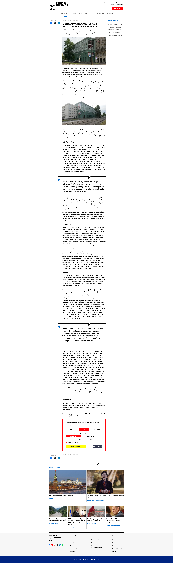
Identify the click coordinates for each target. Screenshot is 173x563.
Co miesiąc (73, 436)
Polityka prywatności (96, 542)
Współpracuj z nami (116, 542)
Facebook (51, 23)
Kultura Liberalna (59, 6)
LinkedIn (59, 23)
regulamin (75, 442)
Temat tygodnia (64, 13)
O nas (71, 539)
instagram (55, 545)
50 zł (71, 429)
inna (97, 429)
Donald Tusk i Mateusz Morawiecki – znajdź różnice (113, 520)
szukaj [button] (111, 13)
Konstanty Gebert (73, 527)
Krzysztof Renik (53, 523)
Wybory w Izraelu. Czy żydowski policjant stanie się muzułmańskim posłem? (76, 521)
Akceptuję (73, 442)
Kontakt (72, 542)
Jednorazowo (90, 436)
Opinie (92, 13)
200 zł (84, 425)
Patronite (114, 551)
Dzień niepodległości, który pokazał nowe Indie (96, 519)
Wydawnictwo (100, 13)
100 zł (97, 425)
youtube (52, 545)
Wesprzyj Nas (115, 545)
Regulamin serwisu (95, 539)
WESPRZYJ (117, 8)
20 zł (84, 429)
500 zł (71, 425)
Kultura (74, 13)
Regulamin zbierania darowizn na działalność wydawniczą (96, 547)
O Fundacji (72, 551)
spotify (62, 545)
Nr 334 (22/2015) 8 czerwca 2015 (70, 20)
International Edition (74, 548)
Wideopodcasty (83, 13)
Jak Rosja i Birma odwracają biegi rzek (61, 495)
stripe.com (97, 446)
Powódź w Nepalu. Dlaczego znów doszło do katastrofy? (57, 519)
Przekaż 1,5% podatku (117, 548)
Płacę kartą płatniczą (75, 446)
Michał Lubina (52, 498)
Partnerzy (114, 539)
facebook (50, 545)
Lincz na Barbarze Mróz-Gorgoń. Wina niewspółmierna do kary (105, 496)
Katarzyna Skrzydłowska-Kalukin (96, 500)
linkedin (60, 545)
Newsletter (72, 545)
